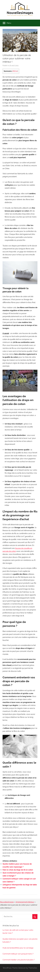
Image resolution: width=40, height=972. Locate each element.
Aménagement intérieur (25, 902)
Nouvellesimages (7, 902)
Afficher (15, 71)
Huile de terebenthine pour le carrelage (18, 948)
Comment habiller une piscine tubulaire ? (19, 960)
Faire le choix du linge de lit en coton (18, 870)
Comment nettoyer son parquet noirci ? (18, 954)
